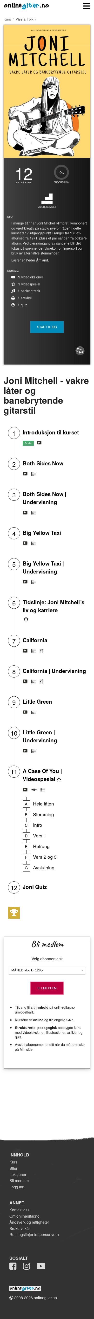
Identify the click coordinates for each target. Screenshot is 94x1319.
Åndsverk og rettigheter (29, 1222)
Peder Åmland (37, 259)
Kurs (7, 19)
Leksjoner (17, 1174)
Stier (13, 1168)
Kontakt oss (19, 1210)
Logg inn (16, 1187)
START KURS (47, 327)
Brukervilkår (19, 1228)
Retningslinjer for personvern (34, 1234)
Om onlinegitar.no (24, 1216)
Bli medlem (19, 1180)
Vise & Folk (24, 19)
